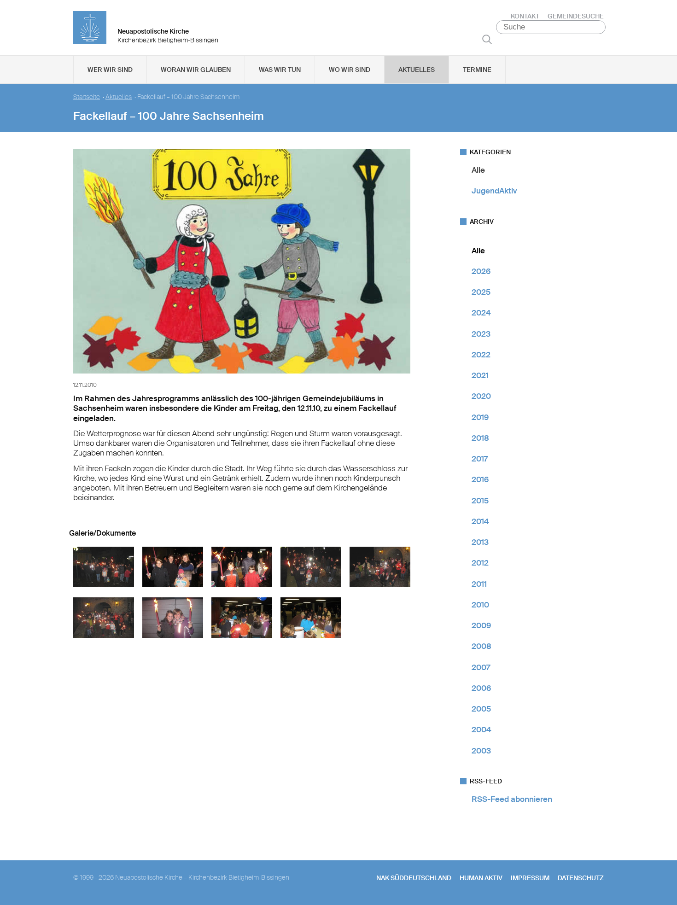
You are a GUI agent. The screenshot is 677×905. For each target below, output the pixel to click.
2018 (480, 438)
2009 (481, 625)
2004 (481, 729)
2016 (480, 479)
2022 (481, 355)
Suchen (487, 39)
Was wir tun (280, 69)
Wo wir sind (349, 69)
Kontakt (525, 16)
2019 (480, 417)
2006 (481, 688)
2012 (480, 563)
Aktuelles (416, 69)
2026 (481, 271)
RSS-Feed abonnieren (512, 799)
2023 (481, 334)
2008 (481, 646)
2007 (481, 667)
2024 (481, 313)
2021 (480, 375)
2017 (480, 459)
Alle (478, 170)
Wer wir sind (110, 69)
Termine (477, 69)
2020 (481, 396)
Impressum (530, 878)
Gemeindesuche (576, 16)
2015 (480, 501)
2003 (481, 751)
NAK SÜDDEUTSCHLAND (413, 878)
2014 (480, 521)
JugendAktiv (494, 191)
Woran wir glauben (196, 69)
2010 (480, 605)
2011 (479, 584)
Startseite (86, 97)
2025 (481, 292)
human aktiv (481, 878)
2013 (480, 542)
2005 (481, 709)
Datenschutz (581, 878)
